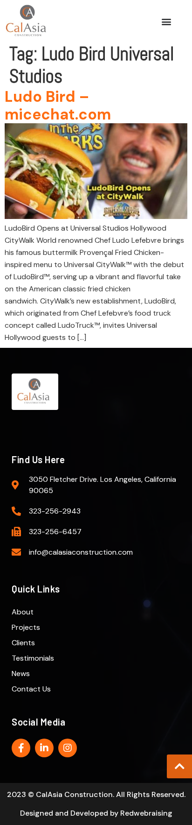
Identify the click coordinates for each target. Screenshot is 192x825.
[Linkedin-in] (44, 748)
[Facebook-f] (21, 748)
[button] (166, 21)
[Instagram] (67, 748)
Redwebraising (146, 813)
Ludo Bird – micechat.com (58, 105)
